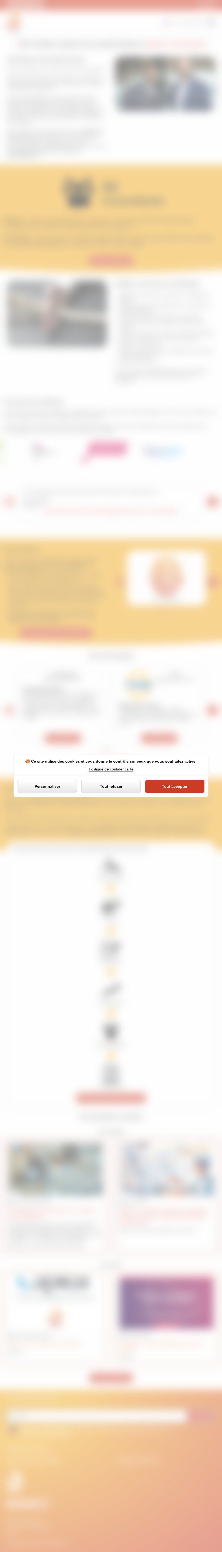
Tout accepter (174, 786)
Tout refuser (111, 786)
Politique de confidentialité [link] (111, 769)
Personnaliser (47, 786)
